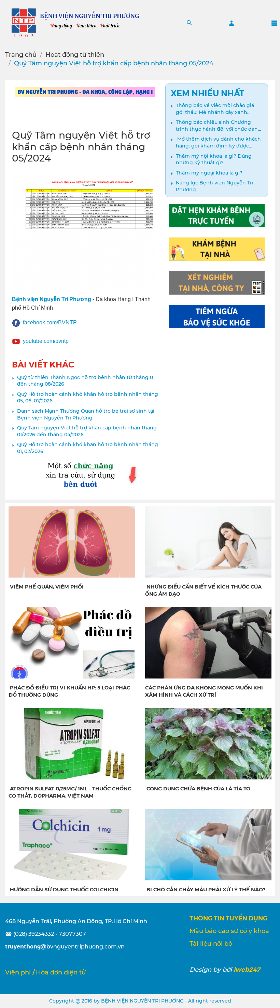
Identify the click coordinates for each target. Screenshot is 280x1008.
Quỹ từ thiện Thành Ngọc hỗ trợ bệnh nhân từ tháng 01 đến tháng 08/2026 (86, 380)
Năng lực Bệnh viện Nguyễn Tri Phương (214, 186)
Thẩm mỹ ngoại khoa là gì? (209, 173)
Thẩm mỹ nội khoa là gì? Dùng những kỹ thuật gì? (214, 159)
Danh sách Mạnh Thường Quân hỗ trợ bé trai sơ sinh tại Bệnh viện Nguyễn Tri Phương (85, 414)
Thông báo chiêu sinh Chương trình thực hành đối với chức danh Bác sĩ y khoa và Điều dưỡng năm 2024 (218, 125)
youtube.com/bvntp (46, 341)
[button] (189, 23)
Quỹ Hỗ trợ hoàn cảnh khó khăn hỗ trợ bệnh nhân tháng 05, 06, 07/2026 (87, 397)
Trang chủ (21, 55)
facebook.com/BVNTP (50, 322)
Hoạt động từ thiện (74, 55)
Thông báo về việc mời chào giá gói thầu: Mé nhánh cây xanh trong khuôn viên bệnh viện (215, 109)
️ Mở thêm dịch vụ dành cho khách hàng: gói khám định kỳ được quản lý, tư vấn (218, 142)
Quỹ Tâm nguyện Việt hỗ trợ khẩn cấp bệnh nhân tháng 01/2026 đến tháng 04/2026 (87, 431)
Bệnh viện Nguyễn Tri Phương (51, 299)
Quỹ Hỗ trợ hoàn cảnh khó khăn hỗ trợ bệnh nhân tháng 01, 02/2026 (87, 447)
